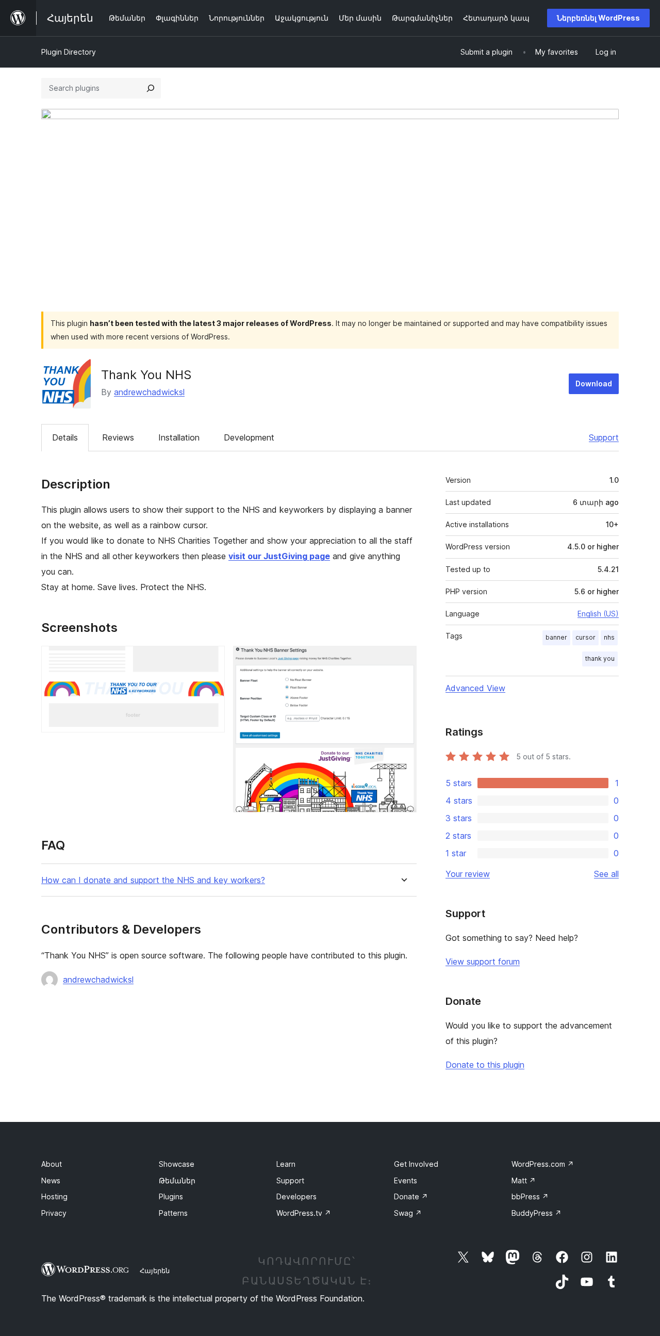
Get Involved (416, 1164)
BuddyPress (537, 1213)
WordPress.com (543, 1164)
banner (556, 637)
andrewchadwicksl (149, 392)
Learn (285, 1164)
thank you (600, 658)
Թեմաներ (177, 1180)
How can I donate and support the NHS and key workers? (153, 880)
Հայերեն (155, 1270)
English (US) (598, 613)
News (50, 1180)
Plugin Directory (68, 51)
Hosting (54, 1196)
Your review (468, 874)
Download (593, 383)
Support (604, 437)
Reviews (118, 437)
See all (606, 874)
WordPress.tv (303, 1213)
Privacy (54, 1213)
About (51, 1164)
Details (65, 437)
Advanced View (475, 688)
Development (249, 437)
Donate (411, 1196)
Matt (524, 1180)
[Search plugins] (150, 88)
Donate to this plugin (485, 1065)
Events (405, 1180)
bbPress (530, 1196)
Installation (179, 437)
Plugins (171, 1196)
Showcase (176, 1164)
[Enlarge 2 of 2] (403, 660)
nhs (609, 637)
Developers (296, 1196)
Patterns (173, 1213)
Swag (408, 1213)
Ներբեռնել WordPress (598, 17)
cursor (585, 637)
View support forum (483, 961)
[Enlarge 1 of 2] (211, 660)
